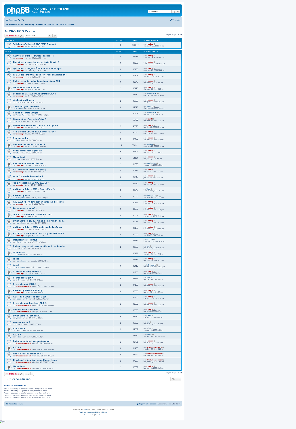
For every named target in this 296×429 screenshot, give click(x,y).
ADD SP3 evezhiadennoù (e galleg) (29, 170)
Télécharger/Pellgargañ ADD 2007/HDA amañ (34, 44)
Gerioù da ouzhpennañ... (25, 208)
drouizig (19, 46)
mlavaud (19, 242)
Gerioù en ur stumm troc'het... (27, 87)
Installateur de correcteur (25, 240)
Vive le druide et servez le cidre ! (28, 163)
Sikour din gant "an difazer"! (26, 106)
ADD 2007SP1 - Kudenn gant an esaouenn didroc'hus (38, 202)
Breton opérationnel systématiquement (31, 341)
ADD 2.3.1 (17, 347)
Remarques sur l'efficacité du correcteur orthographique (40, 75)
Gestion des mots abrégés (25, 113)
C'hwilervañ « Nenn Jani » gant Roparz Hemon (35, 360)
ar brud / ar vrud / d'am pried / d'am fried (32, 214)
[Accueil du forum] (18, 10)
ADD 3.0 (17, 335)
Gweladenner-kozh (23, 286)
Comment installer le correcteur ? (29, 144)
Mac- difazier (19, 366)
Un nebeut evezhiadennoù (25, 309)
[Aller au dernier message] (155, 44)
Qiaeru (104, 412)
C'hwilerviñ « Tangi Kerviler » (27, 271)
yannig (18, 318)
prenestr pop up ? (21, 322)
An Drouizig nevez (22, 195)
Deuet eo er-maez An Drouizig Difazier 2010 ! (34, 94)
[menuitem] (21, 20)
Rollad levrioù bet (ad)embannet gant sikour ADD (36, 81)
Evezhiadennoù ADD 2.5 (24, 284)
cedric (18, 254)
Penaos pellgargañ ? (23, 278)
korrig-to (19, 121)
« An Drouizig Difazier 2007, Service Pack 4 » (34, 132)
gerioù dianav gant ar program (27, 151)
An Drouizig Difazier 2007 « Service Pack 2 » (34, 189)
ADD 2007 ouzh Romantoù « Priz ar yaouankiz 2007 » (38, 233)
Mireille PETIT (151, 93)
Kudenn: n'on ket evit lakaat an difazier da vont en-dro (39, 246)
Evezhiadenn (19, 328)
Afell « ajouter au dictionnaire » (28, 354)
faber (148, 277)
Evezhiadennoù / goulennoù (26, 316)
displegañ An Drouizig (24, 100)
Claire (18, 140)
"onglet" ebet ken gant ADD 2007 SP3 (31, 183)
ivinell (16, 265)
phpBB (86, 409)
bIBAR (149, 119)
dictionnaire (19, 252)
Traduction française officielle (89, 412)
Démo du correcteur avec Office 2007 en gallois (35, 125)
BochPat (149, 144)
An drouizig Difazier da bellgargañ (29, 297)
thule (18, 280)
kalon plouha (20, 198)
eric (17, 248)
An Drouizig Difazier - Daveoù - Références (33, 56)
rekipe (16, 259)
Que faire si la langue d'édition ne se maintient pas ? (38, 68)
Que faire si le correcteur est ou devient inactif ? (36, 62)
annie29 (19, 102)
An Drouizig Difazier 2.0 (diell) (27, 290)
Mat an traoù (19, 157)
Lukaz (18, 159)
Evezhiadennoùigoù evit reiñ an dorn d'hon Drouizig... (39, 221)
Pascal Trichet (21, 299)
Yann (148, 189)
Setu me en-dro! (20, 138)
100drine (19, 108)
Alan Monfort (151, 163)
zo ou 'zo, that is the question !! (28, 176)
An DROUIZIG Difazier (19, 31)
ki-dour (18, 337)
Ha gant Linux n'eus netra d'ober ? (29, 119)
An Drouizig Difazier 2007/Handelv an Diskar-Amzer (37, 227)
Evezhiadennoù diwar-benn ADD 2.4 (30, 303)
